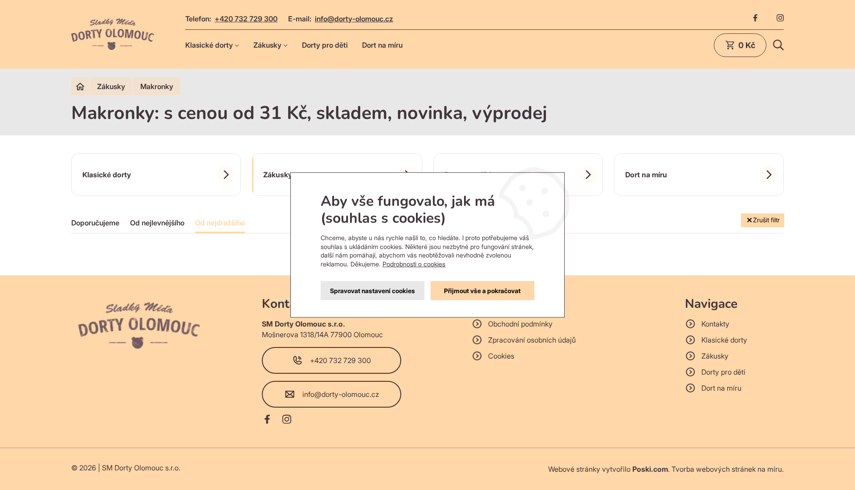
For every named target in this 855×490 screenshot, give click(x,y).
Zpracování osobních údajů (532, 339)
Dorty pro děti (325, 45)
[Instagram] (780, 19)
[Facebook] (755, 19)
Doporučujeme (95, 222)
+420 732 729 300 (246, 18)
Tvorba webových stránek (714, 469)
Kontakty (715, 323)
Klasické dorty (209, 45)
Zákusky (267, 45)
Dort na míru (382, 45)
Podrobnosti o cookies (414, 264)
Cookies (501, 355)
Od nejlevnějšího (157, 222)
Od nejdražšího (220, 222)
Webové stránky (574, 469)
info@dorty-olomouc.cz (354, 18)
